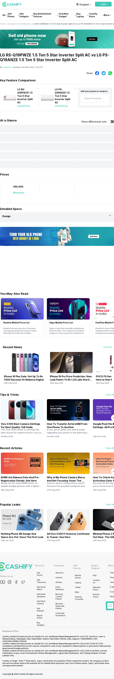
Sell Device (77, 566)
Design (6, 216)
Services (40, 565)
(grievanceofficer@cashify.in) (15, 648)
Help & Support (95, 566)
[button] (103, 4)
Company (59, 565)
